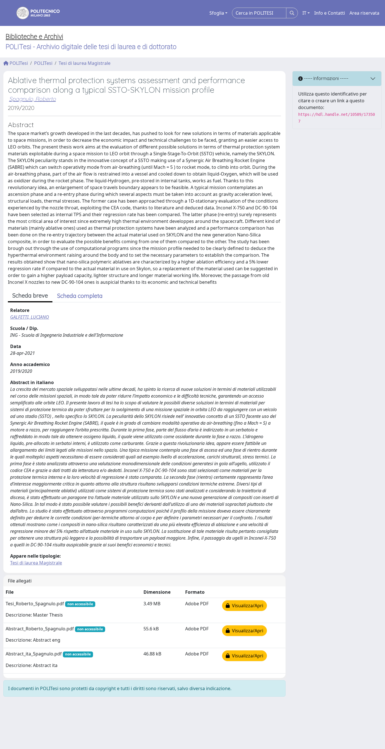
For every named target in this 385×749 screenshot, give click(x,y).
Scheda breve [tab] (30, 295)
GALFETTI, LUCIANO (29, 317)
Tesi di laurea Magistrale (84, 63)
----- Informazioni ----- (325, 78)
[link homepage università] (34, 13)
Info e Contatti (329, 13)
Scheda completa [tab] (80, 295)
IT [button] (304, 13)
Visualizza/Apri (246, 605)
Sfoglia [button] (216, 13)
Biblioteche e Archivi (34, 37)
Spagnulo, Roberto (32, 98)
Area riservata (364, 13)
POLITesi (18, 63)
